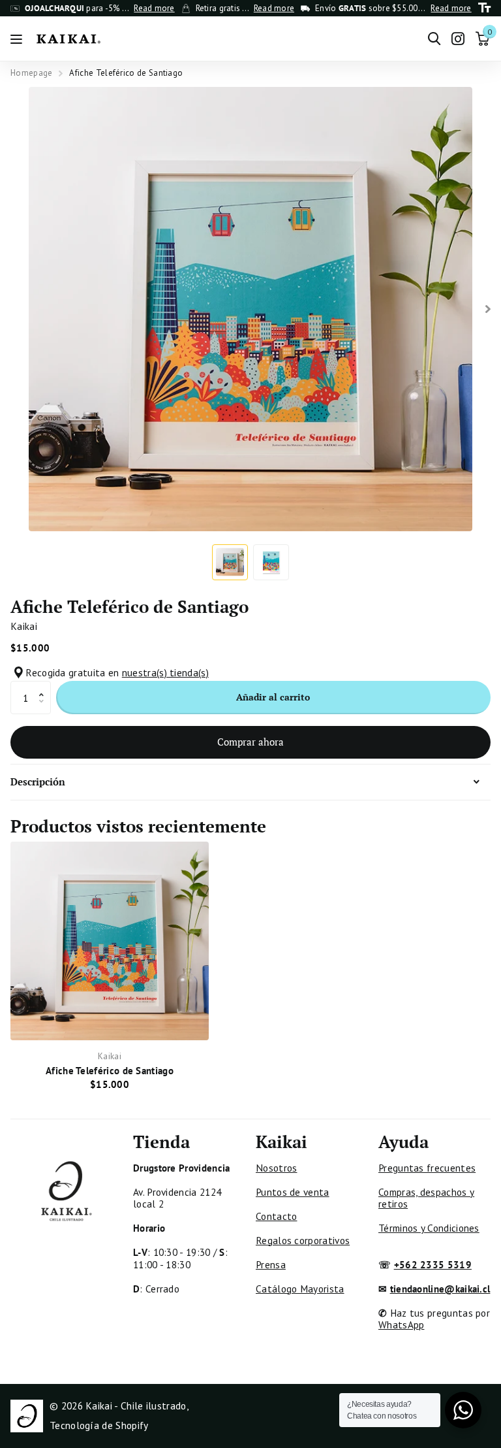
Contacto (276, 1216)
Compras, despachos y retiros (426, 1197)
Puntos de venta (292, 1191)
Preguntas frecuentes (427, 1167)
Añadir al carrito (273, 697)
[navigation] (230, 562)
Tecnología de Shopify (99, 1425)
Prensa (271, 1264)
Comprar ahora (250, 741)
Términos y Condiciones (428, 1227)
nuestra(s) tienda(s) (165, 672)
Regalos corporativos (303, 1240)
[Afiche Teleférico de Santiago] (109, 941)
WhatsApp (401, 1324)
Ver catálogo (17, 38)
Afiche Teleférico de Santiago (110, 1070)
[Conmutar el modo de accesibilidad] (484, 8)
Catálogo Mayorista (300, 1288)
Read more (154, 8)
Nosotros (276, 1167)
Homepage (31, 72)
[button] (44, 685)
